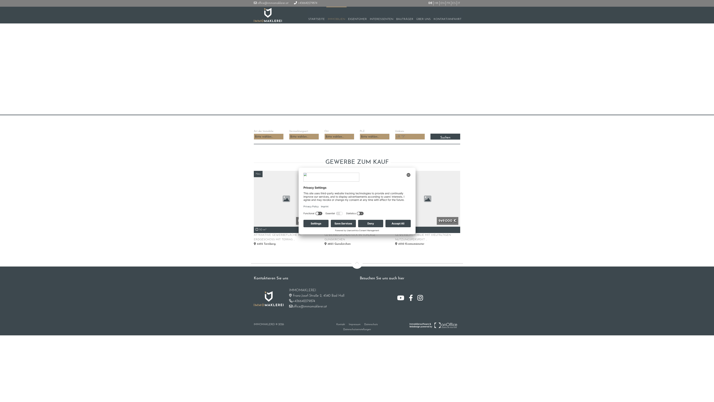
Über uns (423, 19)
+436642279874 (307, 3)
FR (448, 3)
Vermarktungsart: (298, 131)
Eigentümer (357, 19)
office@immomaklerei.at (272, 3)
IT (459, 3)
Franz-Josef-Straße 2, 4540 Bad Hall (318, 296)
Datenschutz (371, 324)
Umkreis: (399, 131)
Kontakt (340, 324)
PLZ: (362, 131)
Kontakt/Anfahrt (447, 19)
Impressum (355, 324)
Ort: (326, 131)
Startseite (316, 19)
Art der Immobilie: (264, 131)
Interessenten (381, 19)
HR (436, 3)
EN (442, 3)
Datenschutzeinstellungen (357, 329)
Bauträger (404, 19)
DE (430, 3)
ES (454, 3)
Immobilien (336, 19)
